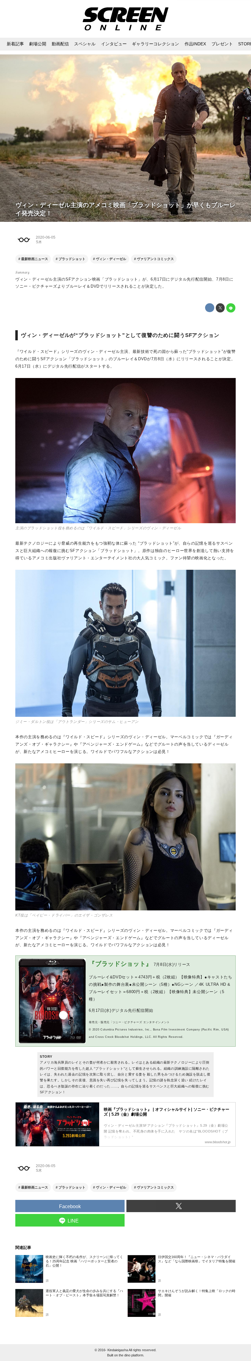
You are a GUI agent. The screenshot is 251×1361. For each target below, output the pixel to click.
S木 (39, 242)
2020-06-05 (45, 237)
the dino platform (131, 1355)
